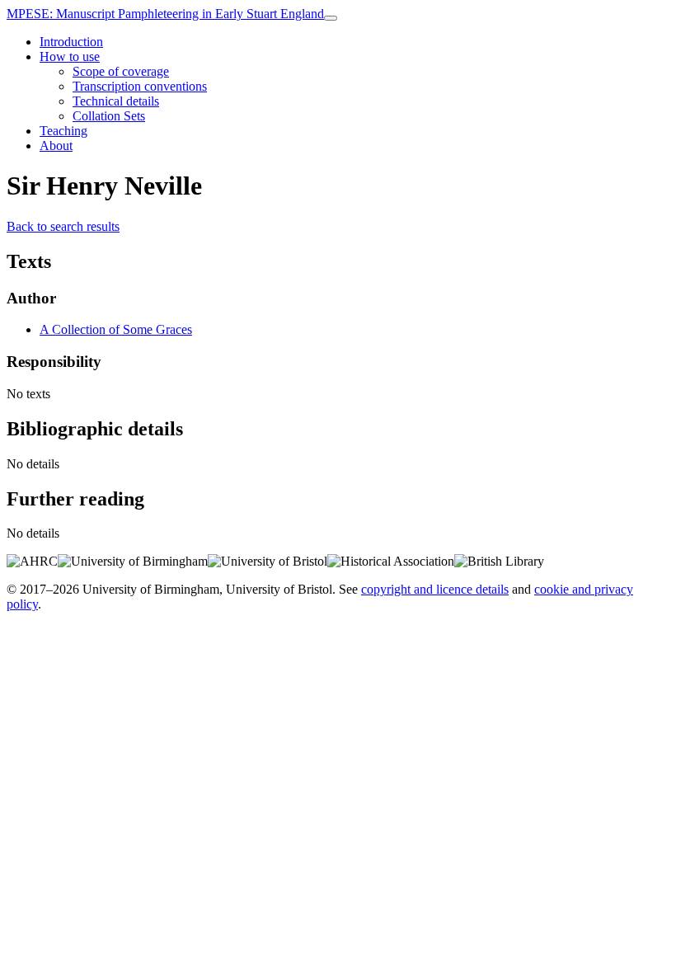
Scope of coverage (121, 71)
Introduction (71, 42)
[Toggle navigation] (330, 18)
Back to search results (63, 226)
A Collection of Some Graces (116, 329)
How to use (70, 56)
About (56, 146)
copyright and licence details (435, 589)
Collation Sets (109, 116)
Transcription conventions (140, 86)
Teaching (63, 131)
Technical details (116, 101)
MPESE (165, 14)
